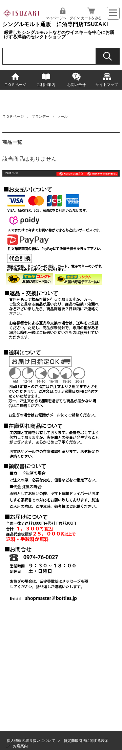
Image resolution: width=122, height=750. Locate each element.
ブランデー (40, 116)
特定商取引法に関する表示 (86, 740)
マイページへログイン (63, 18)
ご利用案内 (46, 85)
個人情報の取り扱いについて (31, 740)
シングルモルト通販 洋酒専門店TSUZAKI (55, 24)
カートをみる (91, 18)
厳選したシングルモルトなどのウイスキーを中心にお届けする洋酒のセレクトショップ (59, 34)
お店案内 (20, 746)
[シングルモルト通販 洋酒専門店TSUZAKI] (21, 18)
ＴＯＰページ (15, 85)
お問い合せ (76, 85)
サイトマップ (107, 85)
